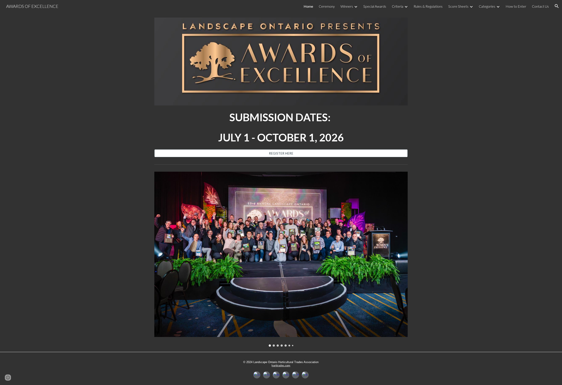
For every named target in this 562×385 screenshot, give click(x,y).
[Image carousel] (281, 259)
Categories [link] (487, 6)
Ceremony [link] (327, 6)
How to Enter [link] (516, 6)
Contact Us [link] (540, 6)
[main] (281, 127)
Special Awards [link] (374, 6)
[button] (556, 6)
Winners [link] (346, 6)
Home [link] (308, 6)
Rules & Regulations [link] (428, 6)
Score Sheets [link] (458, 6)
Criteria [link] (397, 6)
